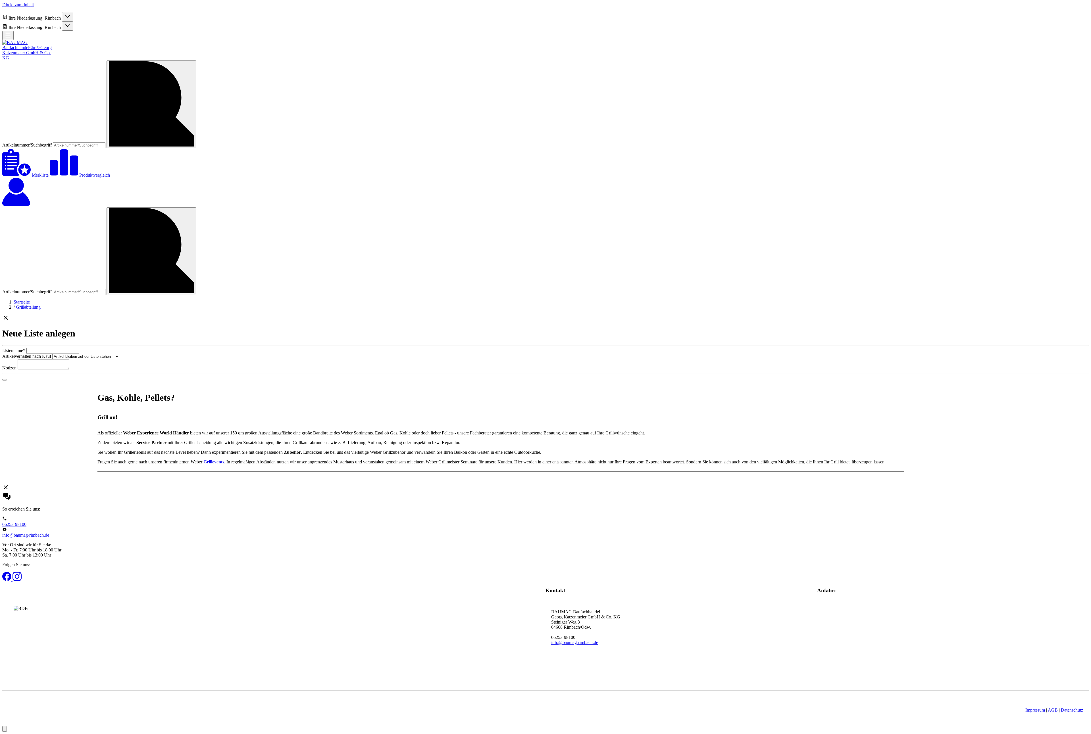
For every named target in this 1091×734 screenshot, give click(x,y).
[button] (545, 318)
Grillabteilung (28, 307)
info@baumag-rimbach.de (25, 535)
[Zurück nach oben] (4, 729)
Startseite (22, 302)
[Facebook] (7, 579)
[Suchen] (151, 104)
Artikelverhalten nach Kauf (26, 356)
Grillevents (213, 461)
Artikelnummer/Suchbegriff (27, 145)
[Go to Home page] (29, 57)
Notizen (9, 367)
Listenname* (13, 350)
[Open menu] (8, 35)
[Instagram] (17, 579)
